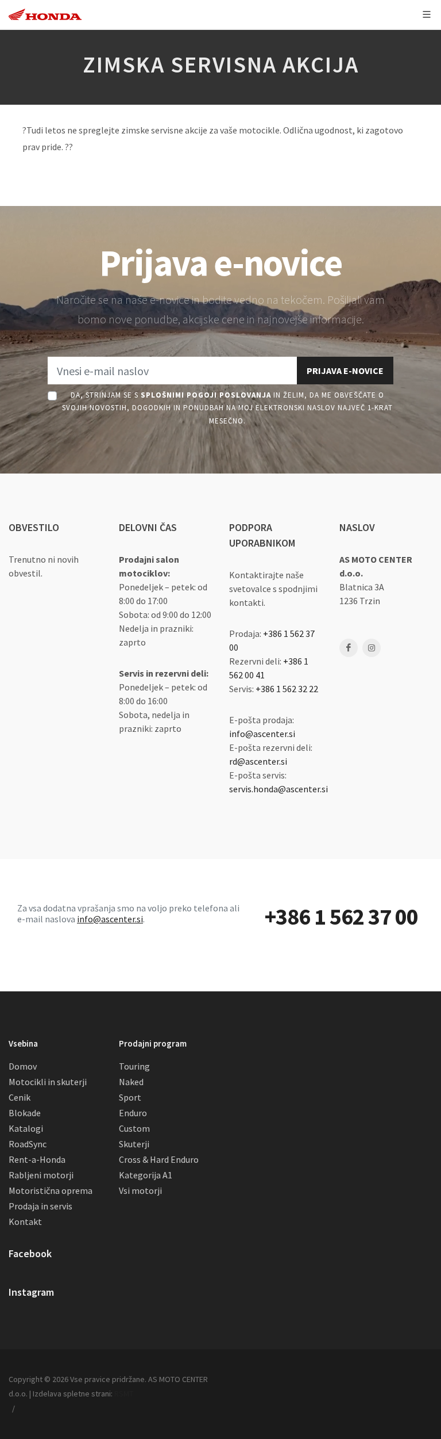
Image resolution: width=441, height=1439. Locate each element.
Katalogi (26, 1128)
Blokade (25, 1113)
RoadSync (28, 1144)
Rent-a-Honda (37, 1159)
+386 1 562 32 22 (287, 688)
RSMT (123, 1393)
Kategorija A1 (145, 1175)
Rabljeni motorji (41, 1175)
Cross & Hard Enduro (159, 1159)
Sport (130, 1097)
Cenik (19, 1097)
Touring (134, 1066)
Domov (23, 1066)
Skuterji (134, 1144)
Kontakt (25, 1221)
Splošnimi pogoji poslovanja (206, 395)
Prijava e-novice (345, 370)
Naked (131, 1081)
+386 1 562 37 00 (341, 916)
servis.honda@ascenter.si (278, 789)
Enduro (133, 1113)
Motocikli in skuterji (48, 1081)
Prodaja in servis (40, 1206)
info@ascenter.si (262, 733)
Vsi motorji (140, 1190)
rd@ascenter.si (258, 761)
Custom (134, 1128)
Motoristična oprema (50, 1190)
